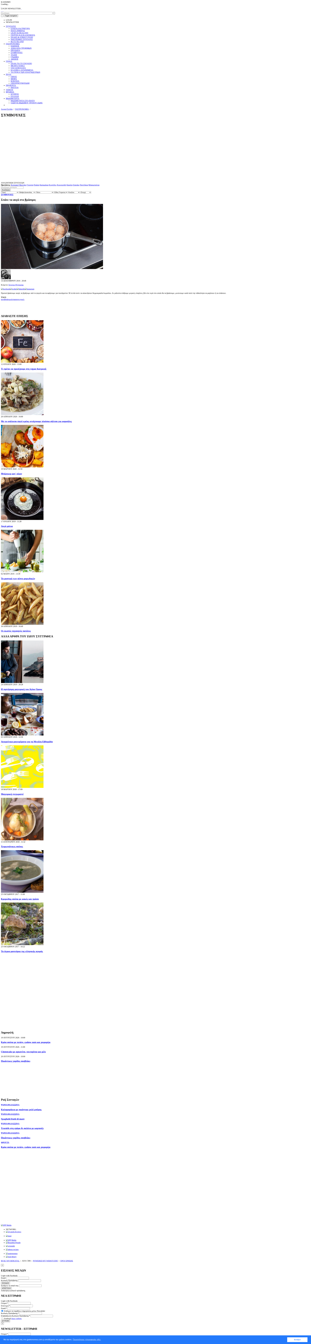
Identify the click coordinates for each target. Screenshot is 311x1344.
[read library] (11, 1257)
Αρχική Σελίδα (7, 109)
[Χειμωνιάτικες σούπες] (22, 840)
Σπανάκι (76, 185)
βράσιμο (8, 299)
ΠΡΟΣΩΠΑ (15, 50)
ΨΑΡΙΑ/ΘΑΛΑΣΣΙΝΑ (10, 1105)
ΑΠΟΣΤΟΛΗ (6, 1288)
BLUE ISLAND (17, 42)
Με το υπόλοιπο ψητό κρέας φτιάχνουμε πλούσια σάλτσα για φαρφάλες (36, 421)
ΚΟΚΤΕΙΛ (15, 81)
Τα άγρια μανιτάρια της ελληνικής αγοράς (22, 951)
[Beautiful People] (13, 1243)
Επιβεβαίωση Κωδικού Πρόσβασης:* (15, 1316)
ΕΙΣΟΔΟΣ (5, 1283)
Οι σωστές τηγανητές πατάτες (16, 631)
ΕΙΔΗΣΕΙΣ (15, 46)
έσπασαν (14, 299)
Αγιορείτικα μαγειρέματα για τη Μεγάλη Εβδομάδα (27, 741)
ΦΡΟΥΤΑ (5, 1142)
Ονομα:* (4, 1303)
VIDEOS (9, 90)
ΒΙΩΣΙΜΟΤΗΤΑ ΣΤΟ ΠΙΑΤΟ (23, 101)
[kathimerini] (11, 1240)
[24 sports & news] (13, 1232)
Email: (3, 1278)
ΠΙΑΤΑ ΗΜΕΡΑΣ (18, 31)
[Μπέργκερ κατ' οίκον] (22, 467)
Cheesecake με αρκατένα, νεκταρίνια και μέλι (23, 1051)
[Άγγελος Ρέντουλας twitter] (13, 289)
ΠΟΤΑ (8, 74)
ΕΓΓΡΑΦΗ (5, 1321)
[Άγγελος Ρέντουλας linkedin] (21, 289)
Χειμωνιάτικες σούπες (12, 846)
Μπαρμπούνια (93, 185)
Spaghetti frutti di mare (12, 1119)
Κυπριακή (15, 185)
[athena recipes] (12, 1249)
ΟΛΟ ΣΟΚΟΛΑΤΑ (18, 68)
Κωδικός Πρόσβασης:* (10, 1313)
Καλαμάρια (44, 185)
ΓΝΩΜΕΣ (15, 57)
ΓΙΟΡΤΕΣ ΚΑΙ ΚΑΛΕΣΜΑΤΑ (23, 35)
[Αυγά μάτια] (22, 519)
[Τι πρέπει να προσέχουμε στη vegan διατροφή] (22, 362)
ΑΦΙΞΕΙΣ (14, 59)
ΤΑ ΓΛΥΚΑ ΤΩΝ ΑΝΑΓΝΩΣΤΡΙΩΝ (25, 72)
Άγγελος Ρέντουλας (16, 285)
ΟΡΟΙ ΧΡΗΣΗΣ (66, 1261)
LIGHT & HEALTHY (19, 33)
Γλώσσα (30, 185)
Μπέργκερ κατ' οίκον (11, 473)
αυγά (3, 299)
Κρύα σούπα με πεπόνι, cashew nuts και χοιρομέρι (25, 1042)
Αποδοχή (12, 1319)
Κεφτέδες (52, 185)
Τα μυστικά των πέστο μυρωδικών (18, 578)
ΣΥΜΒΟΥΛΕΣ (16, 53)
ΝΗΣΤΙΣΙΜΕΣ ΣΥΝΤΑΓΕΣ (22, 39)
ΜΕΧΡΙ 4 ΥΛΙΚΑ (18, 66)
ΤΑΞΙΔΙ (14, 55)
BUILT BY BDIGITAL (10, 1261)
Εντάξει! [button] (297, 1340)
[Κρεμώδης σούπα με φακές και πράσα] (22, 892)
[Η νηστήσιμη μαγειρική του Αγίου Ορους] (22, 682)
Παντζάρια (84, 185)
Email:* (4, 1308)
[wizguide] (10, 1246)
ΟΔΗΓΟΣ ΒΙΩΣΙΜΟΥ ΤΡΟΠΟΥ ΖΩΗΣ (27, 103)
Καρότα (70, 185)
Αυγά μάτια (7, 526)
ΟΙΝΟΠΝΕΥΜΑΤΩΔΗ (20, 83)
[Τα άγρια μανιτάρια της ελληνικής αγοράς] (22, 944)
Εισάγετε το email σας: (10, 1286)
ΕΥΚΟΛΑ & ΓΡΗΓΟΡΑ (20, 28)
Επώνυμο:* (5, 1306)
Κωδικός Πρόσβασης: (9, 1280)
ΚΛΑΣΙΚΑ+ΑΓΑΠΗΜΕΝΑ (22, 70)
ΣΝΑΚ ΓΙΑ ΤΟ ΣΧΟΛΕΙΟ (21, 63)
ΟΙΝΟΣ (14, 77)
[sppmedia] (6, 1225)
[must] (8, 1236)
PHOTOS (14, 88)
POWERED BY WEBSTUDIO (45, 1261)
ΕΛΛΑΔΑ (15, 96)
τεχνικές (21, 299)
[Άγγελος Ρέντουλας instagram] (29, 289)
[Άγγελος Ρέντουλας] (6, 279)
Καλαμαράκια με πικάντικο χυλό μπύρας (21, 1109)
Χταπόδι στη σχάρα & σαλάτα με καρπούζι (22, 1128)
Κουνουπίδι (61, 185)
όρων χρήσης (16, 1319)
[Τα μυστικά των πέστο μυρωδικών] (22, 572)
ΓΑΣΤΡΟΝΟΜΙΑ (13, 44)
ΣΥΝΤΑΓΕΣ (11, 26)
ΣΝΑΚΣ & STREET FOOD (22, 37)
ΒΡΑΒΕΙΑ (10, 92)
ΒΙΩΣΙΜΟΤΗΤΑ (12, 98)
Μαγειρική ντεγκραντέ (12, 794)
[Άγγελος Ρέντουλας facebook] (5, 289)
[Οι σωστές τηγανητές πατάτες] (22, 624)
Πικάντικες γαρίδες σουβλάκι (15, 1061)
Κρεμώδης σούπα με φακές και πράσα (20, 899)
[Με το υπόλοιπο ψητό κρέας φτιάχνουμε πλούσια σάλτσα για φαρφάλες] (22, 414)
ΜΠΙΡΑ (14, 79)
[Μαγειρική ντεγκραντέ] (22, 787)
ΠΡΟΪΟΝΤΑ (11, 85)
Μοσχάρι (22, 185)
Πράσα (36, 185)
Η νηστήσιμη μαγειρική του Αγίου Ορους (21, 689)
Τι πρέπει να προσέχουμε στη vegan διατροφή (23, 369)
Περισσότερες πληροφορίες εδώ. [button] (87, 1340)
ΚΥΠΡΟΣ (15, 94)
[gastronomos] (11, 1254)
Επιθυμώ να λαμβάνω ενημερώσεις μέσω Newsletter (24, 1311)
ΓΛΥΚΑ (9, 61)
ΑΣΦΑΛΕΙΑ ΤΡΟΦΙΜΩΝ (21, 48)
